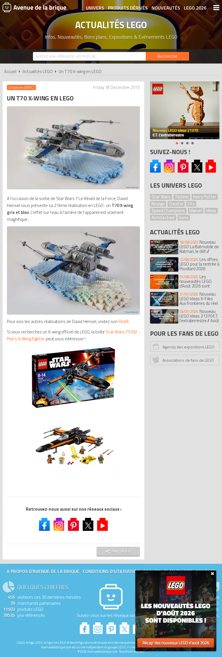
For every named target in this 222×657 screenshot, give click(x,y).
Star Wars (161, 196)
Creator (176, 203)
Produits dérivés (128, 7)
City (191, 203)
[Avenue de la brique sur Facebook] (155, 171)
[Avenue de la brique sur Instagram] (169, 171)
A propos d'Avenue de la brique (43, 571)
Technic (182, 196)
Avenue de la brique (34, 7)
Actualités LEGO (38, 71)
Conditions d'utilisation (111, 571)
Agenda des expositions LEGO (188, 347)
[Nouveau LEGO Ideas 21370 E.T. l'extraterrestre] (184, 110)
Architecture (163, 217)
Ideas (211, 210)
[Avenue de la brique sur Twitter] (88, 525)
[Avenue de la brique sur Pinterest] (183, 171)
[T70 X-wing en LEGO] (73, 270)
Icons (183, 217)
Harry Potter (204, 196)
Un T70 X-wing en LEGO (80, 71)
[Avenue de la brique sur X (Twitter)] (197, 171)
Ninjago (158, 203)
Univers (95, 7)
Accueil (10, 71)
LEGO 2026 (195, 7)
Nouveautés (165, 7)
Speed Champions (168, 210)
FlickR (124, 321)
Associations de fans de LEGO (188, 360)
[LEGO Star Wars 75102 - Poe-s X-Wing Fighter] (73, 378)
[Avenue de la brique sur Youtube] (211, 171)
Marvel (195, 210)
